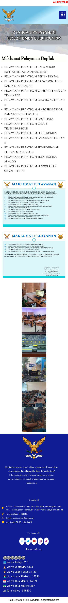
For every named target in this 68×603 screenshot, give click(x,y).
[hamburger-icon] (62, 15)
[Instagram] (40, 541)
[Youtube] (34, 541)
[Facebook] (22, 541)
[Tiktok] (46, 541)
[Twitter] (28, 541)
